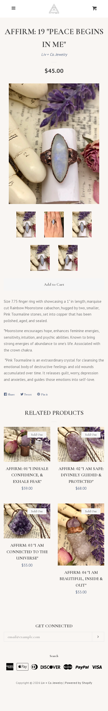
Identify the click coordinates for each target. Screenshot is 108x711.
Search (54, 656)
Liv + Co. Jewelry (54, 54)
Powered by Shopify (78, 683)
